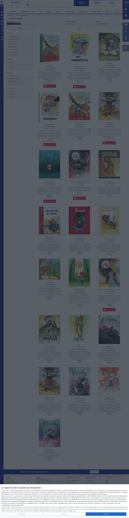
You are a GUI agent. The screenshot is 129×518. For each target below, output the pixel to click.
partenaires (11, 496)
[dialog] (64, 501)
